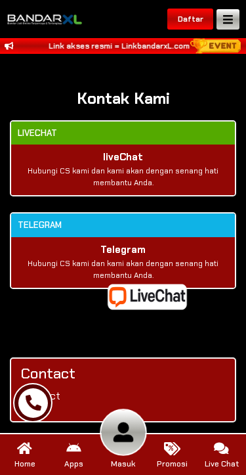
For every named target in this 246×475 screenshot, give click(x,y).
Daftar (190, 19)
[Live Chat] (155, 296)
